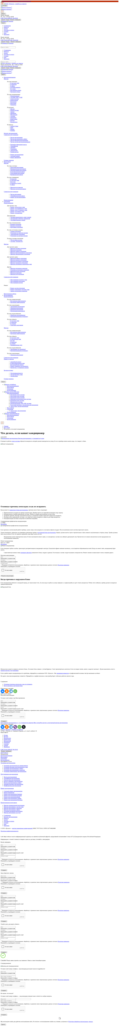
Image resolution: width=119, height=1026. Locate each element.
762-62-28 (5, 18)
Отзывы (6, 31)
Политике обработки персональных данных (80, 1021)
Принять (3, 1024)
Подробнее (4, 524)
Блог (5, 33)
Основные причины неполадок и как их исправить (18, 684)
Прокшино (7, 742)
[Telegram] (10, 21)
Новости (6, 27)
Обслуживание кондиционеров (9, 774)
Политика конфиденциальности (9, 831)
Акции (6, 28)
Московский (7, 741)
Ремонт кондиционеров (7, 788)
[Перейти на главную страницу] (15, 4)
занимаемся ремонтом (63, 673)
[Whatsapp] (4, 21)
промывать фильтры (26, 552)
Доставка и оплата (9, 30)
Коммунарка (7, 739)
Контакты (6, 34)
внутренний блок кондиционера (47, 532)
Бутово (6, 735)
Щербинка (7, 747)
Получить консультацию (7, 575)
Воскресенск (7, 738)
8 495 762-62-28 (5, 749)
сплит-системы (15, 441)
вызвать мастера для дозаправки (9, 670)
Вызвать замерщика (15, 19)
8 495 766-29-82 (13, 749)
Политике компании (63, 565)
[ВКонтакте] (3, 691)
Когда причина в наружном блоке (13, 685)
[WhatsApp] (15, 691)
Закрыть (3, 13)
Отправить (3, 721)
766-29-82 (13, 18)
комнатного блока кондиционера (19, 510)
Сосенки (6, 744)
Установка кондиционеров (8, 763)
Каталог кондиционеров (10, 817)
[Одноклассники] (7, 691)
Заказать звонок (5, 19)
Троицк (6, 745)
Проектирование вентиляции (9, 802)
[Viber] (15, 727)
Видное (6, 736)
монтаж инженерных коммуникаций (22, 828)
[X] (24, 727)
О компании (7, 25)
